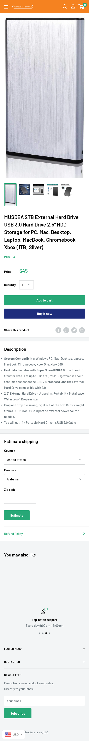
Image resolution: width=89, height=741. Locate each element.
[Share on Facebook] (58, 330)
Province (10, 470)
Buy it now (44, 313)
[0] (81, 6)
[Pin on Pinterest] (66, 330)
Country (9, 450)
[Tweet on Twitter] (74, 330)
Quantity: (10, 285)
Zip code (10, 489)
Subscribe (17, 713)
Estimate (16, 515)
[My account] (73, 6)
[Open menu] (6, 7)
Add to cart (44, 300)
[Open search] (65, 6)
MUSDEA (9, 257)
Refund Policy (13, 533)
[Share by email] (82, 330)
